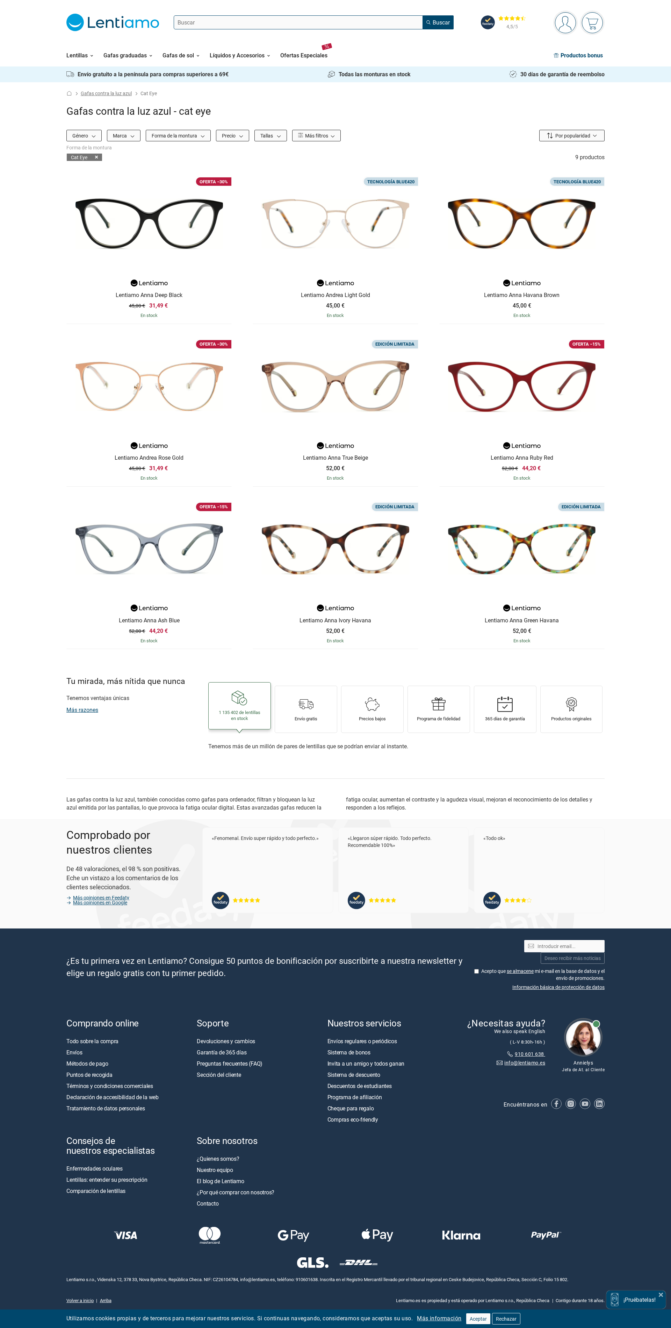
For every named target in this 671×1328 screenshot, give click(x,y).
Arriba (105, 1300)
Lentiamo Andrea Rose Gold (149, 458)
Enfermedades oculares (94, 1168)
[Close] (661, 1294)
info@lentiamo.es (524, 1062)
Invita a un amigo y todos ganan (366, 1063)
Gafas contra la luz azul (106, 93)
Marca (120, 135)
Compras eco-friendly (352, 1119)
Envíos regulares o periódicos (362, 1041)
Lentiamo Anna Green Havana (522, 620)
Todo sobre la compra (92, 1041)
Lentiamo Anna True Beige (335, 458)
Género (80, 135)
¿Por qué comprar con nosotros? (235, 1192)
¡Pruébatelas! (639, 1300)
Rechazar (506, 1318)
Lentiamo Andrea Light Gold (335, 295)
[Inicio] (69, 93)
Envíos (74, 1052)
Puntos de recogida (89, 1074)
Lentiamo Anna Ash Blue (149, 620)
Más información (439, 1318)
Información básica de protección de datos (558, 986)
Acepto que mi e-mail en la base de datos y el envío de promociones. (543, 974)
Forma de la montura (175, 135)
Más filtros (316, 135)
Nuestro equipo (215, 1170)
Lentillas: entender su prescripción (106, 1180)
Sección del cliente (219, 1074)
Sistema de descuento (353, 1074)
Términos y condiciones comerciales (109, 1085)
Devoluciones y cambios (226, 1041)
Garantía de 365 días (221, 1052)
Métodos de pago (87, 1063)
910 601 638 (530, 1054)
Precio (229, 135)
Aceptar (478, 1318)
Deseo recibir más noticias (572, 958)
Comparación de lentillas (95, 1191)
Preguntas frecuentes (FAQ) (229, 1063)
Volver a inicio (80, 1300)
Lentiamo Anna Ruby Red (522, 458)
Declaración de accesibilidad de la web (112, 1097)
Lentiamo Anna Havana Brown (522, 295)
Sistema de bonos (348, 1052)
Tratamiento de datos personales (105, 1108)
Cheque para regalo (350, 1108)
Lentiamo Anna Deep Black (149, 295)
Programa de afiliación (354, 1097)
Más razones (82, 710)
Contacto (207, 1203)
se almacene (520, 970)
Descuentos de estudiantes (359, 1085)
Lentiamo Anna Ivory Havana (335, 620)
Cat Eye (79, 157)
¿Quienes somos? (218, 1159)
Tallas (267, 135)
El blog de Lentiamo (220, 1181)
